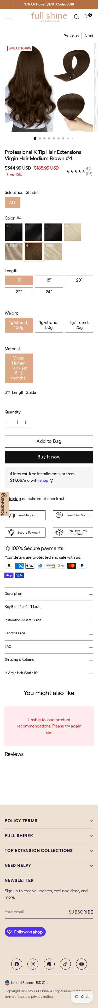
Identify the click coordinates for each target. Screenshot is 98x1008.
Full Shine (41, 991)
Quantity (12, 412)
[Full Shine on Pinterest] (49, 964)
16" (19, 280)
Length (11, 271)
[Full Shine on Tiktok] (65, 964)
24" (49, 292)
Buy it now (48, 457)
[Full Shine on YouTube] (81, 964)
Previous (71, 36)
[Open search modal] (76, 17)
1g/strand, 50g (49, 325)
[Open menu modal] (8, 17)
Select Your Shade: (21, 193)
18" (49, 280)
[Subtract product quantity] (9, 422)
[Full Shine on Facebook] (16, 964)
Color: (13, 218)
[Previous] (13, 4)
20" (79, 280)
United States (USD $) (28, 983)
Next (89, 36)
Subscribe (81, 912)
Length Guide (24, 392)
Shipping (13, 499)
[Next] (84, 4)
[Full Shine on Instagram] (33, 964)
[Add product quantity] (25, 422)
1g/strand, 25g (79, 325)
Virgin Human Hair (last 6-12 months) (18, 368)
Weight (11, 313)
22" (19, 292)
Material (12, 349)
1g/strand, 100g (18, 325)
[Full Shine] (49, 17)
